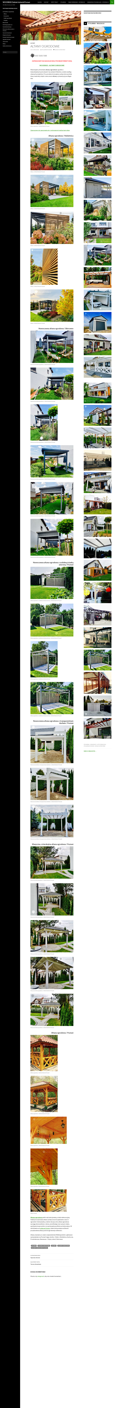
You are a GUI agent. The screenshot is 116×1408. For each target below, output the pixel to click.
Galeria (40, 2)
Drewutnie (6, 16)
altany (54, 1245)
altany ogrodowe (63, 1245)
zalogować (40, 1276)
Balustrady (5, 22)
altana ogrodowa (44, 1245)
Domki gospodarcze (7, 24)
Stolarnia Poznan (47, 49)
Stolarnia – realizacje (96, 23)
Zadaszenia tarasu (7, 46)
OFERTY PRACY (54, 2)
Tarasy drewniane (35, 1263)
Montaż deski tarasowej (8, 37)
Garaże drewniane (7, 33)
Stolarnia (63, 2)
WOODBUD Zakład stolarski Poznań (16, 2)
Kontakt (46, 2)
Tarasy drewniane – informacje (76, 2)
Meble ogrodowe (8, 18)
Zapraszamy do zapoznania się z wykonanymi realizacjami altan (50, 130)
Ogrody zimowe (35, 1256)
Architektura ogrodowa (8, 11)
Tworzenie (5, 41)
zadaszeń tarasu (45, 1228)
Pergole (5, 20)
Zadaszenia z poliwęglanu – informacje (98, 2)
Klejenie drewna (7, 35)
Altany (32, 43)
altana (34, 1245)
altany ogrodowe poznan (39, 1247)
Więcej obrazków (90, 751)
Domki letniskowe (7, 27)
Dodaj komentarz (60, 49)
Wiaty (4, 43)
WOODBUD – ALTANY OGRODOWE (52, 65)
